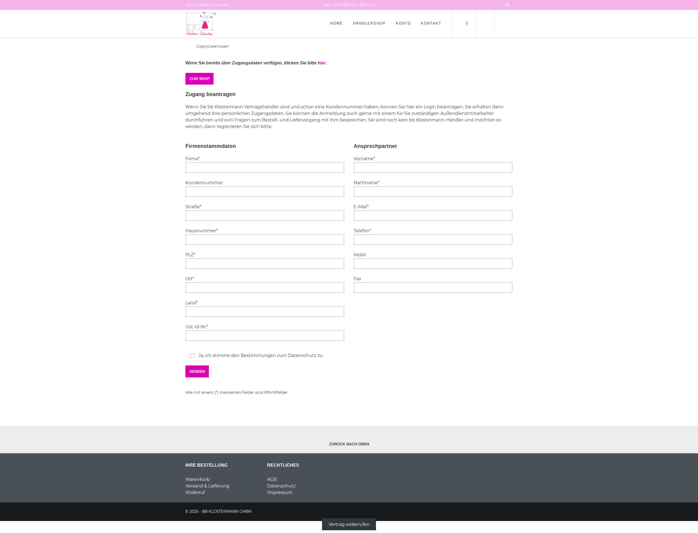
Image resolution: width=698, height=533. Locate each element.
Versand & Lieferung (207, 486)
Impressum (280, 492)
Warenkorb (197, 479)
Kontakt (431, 23)
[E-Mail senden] (507, 4)
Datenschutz (281, 486)
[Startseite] (200, 23)
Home (336, 23)
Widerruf (195, 492)
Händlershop (369, 23)
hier (321, 63)
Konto (403, 23)
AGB (272, 479)
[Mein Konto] (485, 23)
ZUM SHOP (199, 78)
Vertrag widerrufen (349, 524)
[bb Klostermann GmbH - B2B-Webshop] (186, 46)
